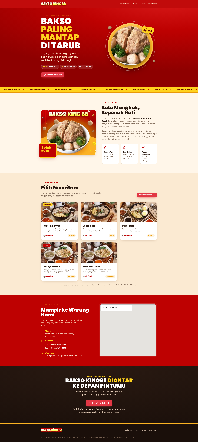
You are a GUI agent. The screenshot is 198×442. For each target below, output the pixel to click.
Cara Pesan (152, 4)
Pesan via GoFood (54, 74)
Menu (134, 4)
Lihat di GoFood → (146, 195)
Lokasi (142, 4)
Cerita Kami (124, 4)
